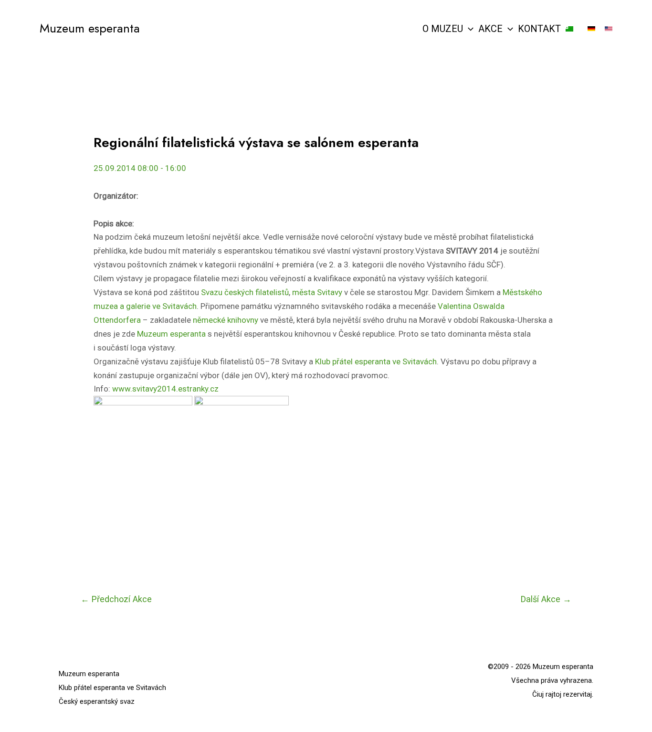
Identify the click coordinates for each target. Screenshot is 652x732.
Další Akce (546, 599)
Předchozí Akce (116, 599)
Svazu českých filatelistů (245, 292)
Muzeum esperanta (90, 28)
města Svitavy (317, 292)
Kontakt (539, 28)
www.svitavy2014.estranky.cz (165, 388)
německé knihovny (225, 320)
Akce (490, 28)
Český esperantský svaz (97, 701)
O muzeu (442, 28)
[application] (468, 29)
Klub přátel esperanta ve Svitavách (376, 361)
